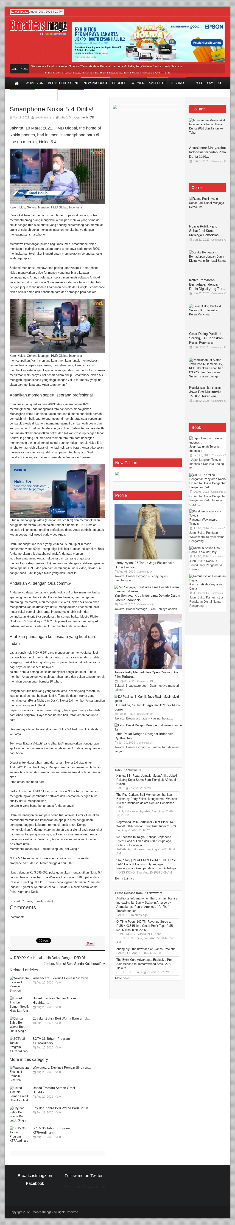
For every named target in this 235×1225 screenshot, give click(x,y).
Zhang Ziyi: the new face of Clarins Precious (145, 949)
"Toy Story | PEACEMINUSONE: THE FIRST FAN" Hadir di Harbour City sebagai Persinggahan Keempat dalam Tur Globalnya (146, 864)
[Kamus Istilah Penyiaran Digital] (207, 580)
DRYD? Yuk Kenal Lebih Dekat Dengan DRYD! (49, 958)
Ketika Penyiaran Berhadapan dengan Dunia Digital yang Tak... (207, 284)
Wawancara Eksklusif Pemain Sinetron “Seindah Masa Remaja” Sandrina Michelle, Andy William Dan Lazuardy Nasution (106, 66)
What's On (66, 117)
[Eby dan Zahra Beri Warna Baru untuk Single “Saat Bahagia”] (20, 1025)
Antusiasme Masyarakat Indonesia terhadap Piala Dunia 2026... (207, 152)
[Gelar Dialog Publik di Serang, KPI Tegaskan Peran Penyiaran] (207, 318)
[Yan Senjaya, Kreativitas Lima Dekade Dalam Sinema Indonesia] (149, 591)
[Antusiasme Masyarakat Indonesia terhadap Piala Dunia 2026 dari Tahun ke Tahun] (207, 132)
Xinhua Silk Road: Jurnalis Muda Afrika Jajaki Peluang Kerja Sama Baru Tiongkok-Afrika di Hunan (146, 780)
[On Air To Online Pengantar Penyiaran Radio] (207, 479)
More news (122, 978)
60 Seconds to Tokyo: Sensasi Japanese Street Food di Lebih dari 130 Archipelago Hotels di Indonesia (143, 841)
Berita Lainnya (124, 878)
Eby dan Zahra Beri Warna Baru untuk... (62, 1018)
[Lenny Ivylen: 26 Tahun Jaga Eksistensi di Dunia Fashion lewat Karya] (149, 558)
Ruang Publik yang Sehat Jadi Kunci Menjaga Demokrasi (204, 230)
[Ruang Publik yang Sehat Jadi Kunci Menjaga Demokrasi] (207, 210)
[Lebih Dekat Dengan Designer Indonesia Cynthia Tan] (149, 729)
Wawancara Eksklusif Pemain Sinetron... (62, 978)
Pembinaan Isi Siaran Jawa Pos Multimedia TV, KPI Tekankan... (205, 391)
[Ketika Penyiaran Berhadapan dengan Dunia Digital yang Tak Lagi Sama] (207, 264)
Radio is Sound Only (203, 552)
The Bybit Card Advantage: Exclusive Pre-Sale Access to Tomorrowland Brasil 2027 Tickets (144, 964)
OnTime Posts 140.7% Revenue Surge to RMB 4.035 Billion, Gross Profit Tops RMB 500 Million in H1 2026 (144, 926)
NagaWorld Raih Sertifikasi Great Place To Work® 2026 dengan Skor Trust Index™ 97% (146, 824)
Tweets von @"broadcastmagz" (85, 1186)
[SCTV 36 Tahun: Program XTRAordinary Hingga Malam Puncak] (20, 1045)
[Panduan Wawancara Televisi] (207, 515)
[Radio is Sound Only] (204, 548)
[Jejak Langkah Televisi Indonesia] (207, 442)
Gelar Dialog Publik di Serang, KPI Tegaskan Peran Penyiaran (206, 338)
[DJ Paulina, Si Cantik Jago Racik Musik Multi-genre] (149, 700)
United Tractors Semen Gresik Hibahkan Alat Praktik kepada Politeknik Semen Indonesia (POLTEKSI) (107, 73)
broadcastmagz (44, 117)
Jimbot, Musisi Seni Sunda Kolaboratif (72, 964)
